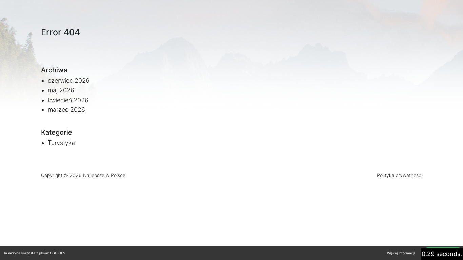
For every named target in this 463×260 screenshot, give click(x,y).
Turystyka (61, 142)
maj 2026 (61, 90)
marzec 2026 (66, 109)
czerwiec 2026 (68, 80)
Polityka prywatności (399, 175)
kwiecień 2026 (68, 100)
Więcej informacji (401, 253)
